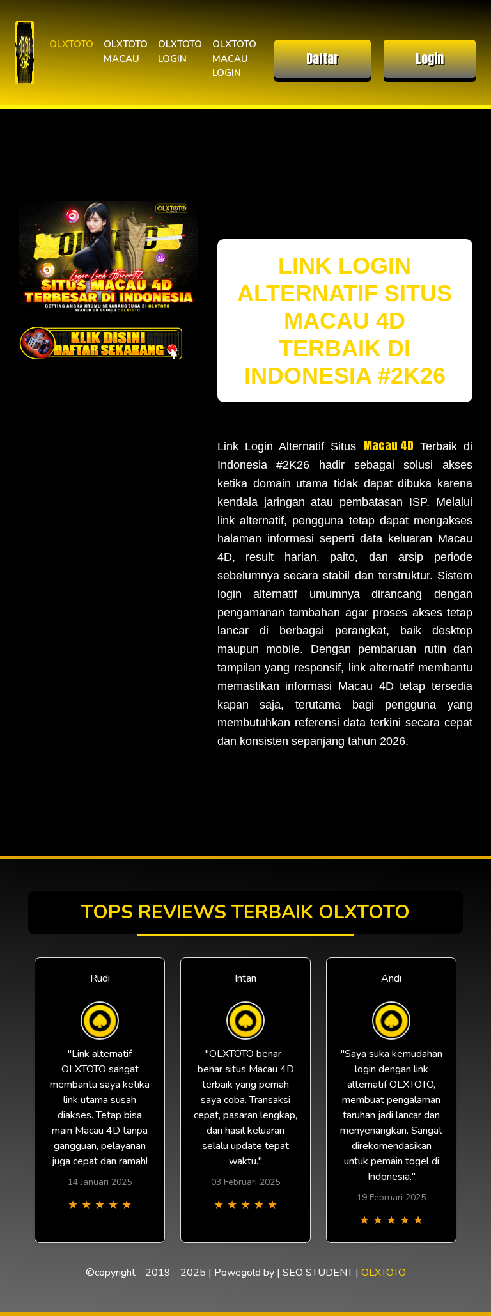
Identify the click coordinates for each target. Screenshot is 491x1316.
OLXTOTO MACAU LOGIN (234, 58)
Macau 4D (388, 445)
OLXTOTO (71, 44)
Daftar (322, 58)
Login (430, 58)
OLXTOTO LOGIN (180, 51)
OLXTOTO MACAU (126, 51)
